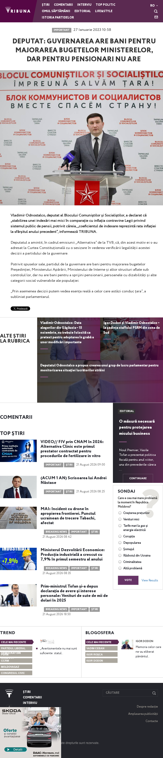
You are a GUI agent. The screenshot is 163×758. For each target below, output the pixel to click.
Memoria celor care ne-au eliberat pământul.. (148, 652)
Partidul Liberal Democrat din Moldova (13, 652)
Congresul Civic (13, 673)
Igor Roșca (94, 654)
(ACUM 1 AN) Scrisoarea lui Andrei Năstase (74, 480)
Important (62, 30)
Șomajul (128, 549)
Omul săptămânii (56, 11)
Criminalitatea (132, 562)
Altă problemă (132, 568)
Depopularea (132, 542)
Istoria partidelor (58, 17)
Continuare (138, 478)
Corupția (129, 536)
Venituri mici (131, 519)
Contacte (152, 721)
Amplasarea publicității (143, 713)
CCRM (5, 660)
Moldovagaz (10, 667)
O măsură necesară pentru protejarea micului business (137, 427)
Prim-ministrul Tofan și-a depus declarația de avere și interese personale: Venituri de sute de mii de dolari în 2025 (74, 593)
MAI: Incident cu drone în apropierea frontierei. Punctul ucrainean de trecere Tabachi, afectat (68, 516)
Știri (46, 4)
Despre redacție (147, 706)
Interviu (84, 4)
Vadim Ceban (95, 648)
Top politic (105, 4)
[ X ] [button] (56, 711)
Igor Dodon (94, 660)
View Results (150, 580)
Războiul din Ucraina (136, 555)
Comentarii (63, 4)
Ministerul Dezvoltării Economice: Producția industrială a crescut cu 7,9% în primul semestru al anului (73, 555)
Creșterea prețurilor (136, 513)
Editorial (82, 11)
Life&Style (103, 11)
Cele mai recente (13, 642)
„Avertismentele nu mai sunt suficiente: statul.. (58, 651)
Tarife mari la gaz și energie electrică (135, 528)
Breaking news (56, 532)
